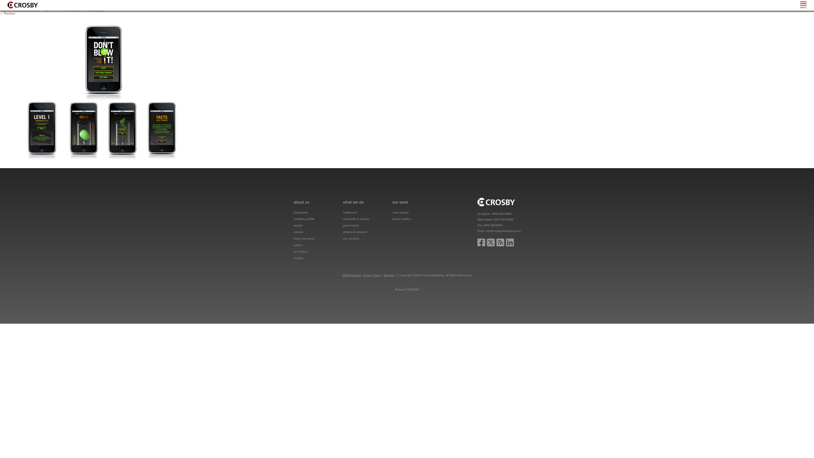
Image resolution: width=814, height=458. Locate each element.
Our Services (351, 238)
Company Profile (304, 219)
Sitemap (388, 275)
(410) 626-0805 (502, 214)
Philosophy (301, 212)
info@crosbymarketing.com (503, 231)
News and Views (304, 238)
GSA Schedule (351, 275)
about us (301, 202)
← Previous (7, 13)
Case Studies (400, 212)
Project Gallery (401, 219)
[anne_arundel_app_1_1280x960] (102, 92)
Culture (298, 245)
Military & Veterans (355, 232)
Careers (299, 232)
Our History (301, 251)
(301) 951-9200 (503, 219)
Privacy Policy (372, 275)
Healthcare (350, 212)
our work (400, 202)
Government (351, 225)
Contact (298, 258)
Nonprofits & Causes (356, 219)
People (298, 225)
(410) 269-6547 (493, 225)
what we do (353, 202)
